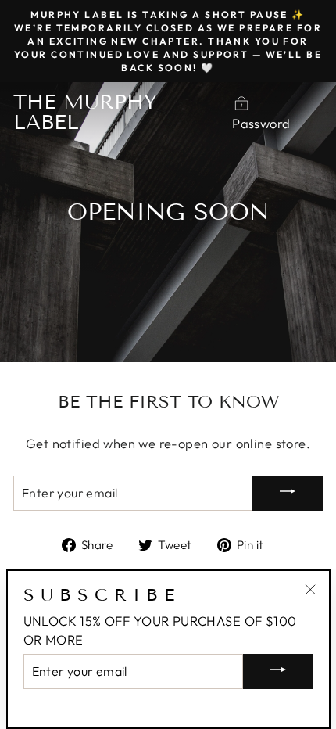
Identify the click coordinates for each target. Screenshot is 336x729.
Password (261, 123)
